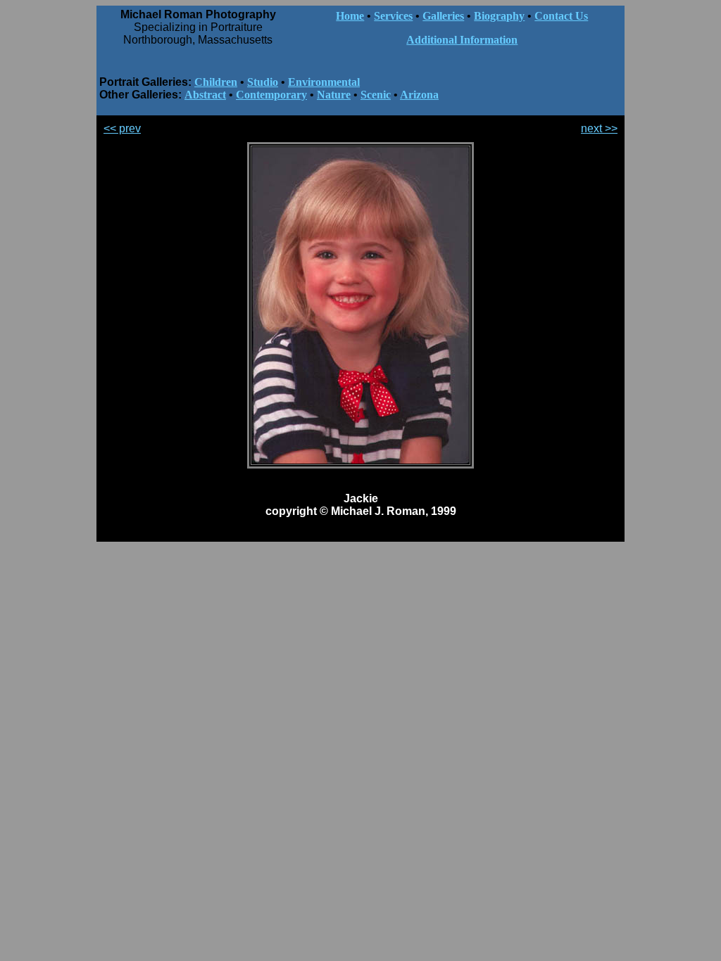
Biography (499, 16)
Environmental (324, 82)
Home (350, 16)
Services (393, 16)
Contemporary (271, 95)
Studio (262, 82)
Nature (334, 95)
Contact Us (561, 16)
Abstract (205, 95)
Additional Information (462, 40)
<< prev (122, 128)
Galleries (443, 16)
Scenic (375, 95)
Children (215, 82)
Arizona (419, 95)
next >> (599, 128)
